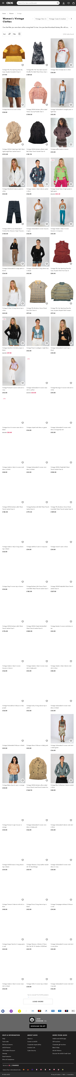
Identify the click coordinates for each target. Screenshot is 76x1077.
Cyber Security (31, 1050)
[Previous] (32, 18)
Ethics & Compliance (8, 1059)
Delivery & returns (7, 1044)
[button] (23, 1069)
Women (11, 13)
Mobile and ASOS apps (59, 1038)
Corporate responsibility (34, 1044)
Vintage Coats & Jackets (57, 19)
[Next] (71, 18)
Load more (38, 1001)
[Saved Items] (68, 3)
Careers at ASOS (32, 1041)
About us (29, 1038)
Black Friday (56, 1047)
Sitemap (4, 1053)
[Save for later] (22, 65)
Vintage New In (41, 19)
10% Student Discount (8, 1050)
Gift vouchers (56, 1041)
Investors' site (31, 1047)
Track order (5, 1041)
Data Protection (6, 1056)
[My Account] (63, 3)
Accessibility (70, 1074)
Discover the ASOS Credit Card (62, 1053)
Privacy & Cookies (55, 1074)
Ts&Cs (63, 1074)
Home (4, 13)
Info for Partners (57, 1050)
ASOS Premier (6, 1047)
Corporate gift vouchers (59, 1044)
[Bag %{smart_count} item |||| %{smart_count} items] (73, 3)
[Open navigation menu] (3, 3)
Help (3, 1038)
